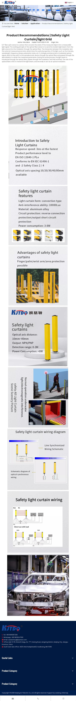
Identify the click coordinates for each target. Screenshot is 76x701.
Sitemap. (65, 693)
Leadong (58, 693)
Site (57, 42)
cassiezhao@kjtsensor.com (17, 640)
